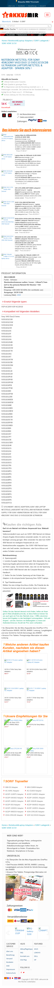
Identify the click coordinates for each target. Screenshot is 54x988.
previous (8, 933)
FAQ (21, 953)
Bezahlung (32, 6)
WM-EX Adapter (11, 787)
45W (19, 295)
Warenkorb (6, 21)
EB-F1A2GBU (23, 32)
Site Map (23, 960)
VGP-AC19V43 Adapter (36, 815)
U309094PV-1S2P (45, 29)
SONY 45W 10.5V (9, 43)
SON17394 (10, 75)
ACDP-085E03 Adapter (14, 812)
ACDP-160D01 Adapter (36, 798)
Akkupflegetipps (26, 949)
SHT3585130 (13, 32)
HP (35, 960)
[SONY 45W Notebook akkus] (27, 49)
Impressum (10, 969)
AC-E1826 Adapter (34, 791)
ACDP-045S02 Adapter (14, 798)
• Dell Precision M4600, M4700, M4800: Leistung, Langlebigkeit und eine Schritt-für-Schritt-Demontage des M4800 (26, 867)
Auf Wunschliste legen (28, 114)
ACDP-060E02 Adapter (36, 805)
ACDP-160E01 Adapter (14, 801)
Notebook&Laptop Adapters (20, 41)
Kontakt (35, 2)
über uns (11, 6)
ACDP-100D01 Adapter (14, 808)
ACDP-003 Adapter (12, 805)
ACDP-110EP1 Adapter (14, 794)
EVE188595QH (39, 32)
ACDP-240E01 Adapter (36, 794)
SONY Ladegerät (41, 41)
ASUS (36, 949)
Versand (43, 6)
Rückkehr (21, 6)
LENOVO (37, 953)
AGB (7, 966)
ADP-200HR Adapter (35, 801)
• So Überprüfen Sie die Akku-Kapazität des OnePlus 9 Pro (24, 628)
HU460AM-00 (33, 29)
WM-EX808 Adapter (34, 787)
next (48, 933)
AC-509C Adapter (12, 791)
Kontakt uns (24, 956)
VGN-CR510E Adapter (35, 812)
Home (4, 41)
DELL (36, 956)
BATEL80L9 (23, 29)
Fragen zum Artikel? (27, 117)
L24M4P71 (4, 32)
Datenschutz (11, 973)
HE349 (31, 32)
